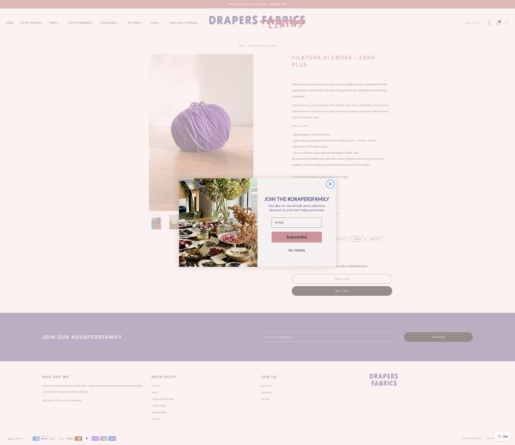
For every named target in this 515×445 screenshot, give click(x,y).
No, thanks (296, 250)
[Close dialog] (330, 184)
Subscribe (296, 237)
